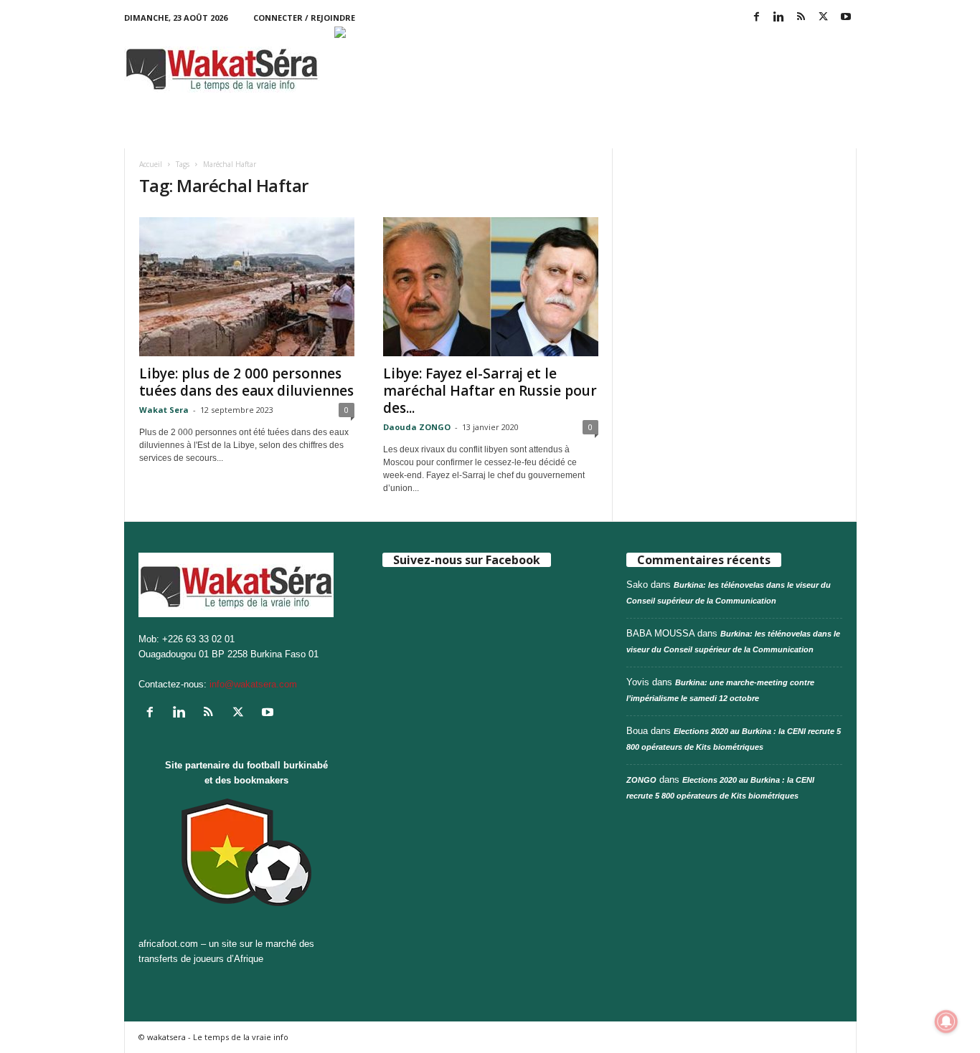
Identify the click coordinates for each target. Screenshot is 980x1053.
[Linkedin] (779, 17)
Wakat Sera (164, 409)
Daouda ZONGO (417, 426)
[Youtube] (845, 17)
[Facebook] (756, 17)
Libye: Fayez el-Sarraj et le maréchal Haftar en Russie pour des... (490, 390)
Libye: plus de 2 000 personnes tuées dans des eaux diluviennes (246, 382)
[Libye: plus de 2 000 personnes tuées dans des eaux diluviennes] (246, 286)
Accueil (150, 164)
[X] (823, 17)
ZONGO (641, 780)
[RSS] (801, 17)
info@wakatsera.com (253, 684)
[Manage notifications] (946, 1021)
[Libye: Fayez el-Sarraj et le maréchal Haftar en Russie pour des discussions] (490, 286)
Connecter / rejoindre (304, 17)
